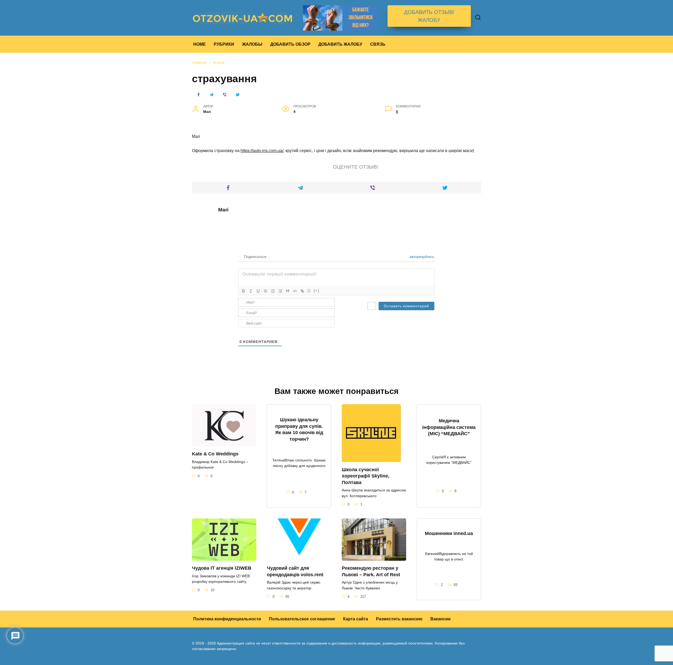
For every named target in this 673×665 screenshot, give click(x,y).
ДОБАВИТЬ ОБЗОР (290, 44)
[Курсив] (250, 291)
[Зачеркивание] (265, 291)
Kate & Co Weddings (215, 453)
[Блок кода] (295, 291)
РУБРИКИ (224, 44)
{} (309, 291)
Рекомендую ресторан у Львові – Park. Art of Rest (371, 571)
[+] (316, 291)
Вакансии (440, 619)
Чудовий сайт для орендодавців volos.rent (295, 571)
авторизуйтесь (421, 256)
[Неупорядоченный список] (280, 291)
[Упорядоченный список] (273, 291)
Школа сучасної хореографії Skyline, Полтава (365, 476)
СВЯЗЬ (377, 44)
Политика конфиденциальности (227, 619)
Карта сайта (355, 619)
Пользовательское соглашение (302, 619)
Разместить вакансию (399, 619)
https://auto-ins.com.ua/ (262, 150)
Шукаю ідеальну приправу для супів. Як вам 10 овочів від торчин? (299, 429)
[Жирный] (243, 291)
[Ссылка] (302, 291)
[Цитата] (287, 291)
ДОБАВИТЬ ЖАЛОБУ (340, 44)
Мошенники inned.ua (449, 533)
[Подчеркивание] (258, 291)
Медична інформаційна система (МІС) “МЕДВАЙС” (449, 427)
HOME (199, 44)
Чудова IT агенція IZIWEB (221, 568)
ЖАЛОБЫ (252, 44)
